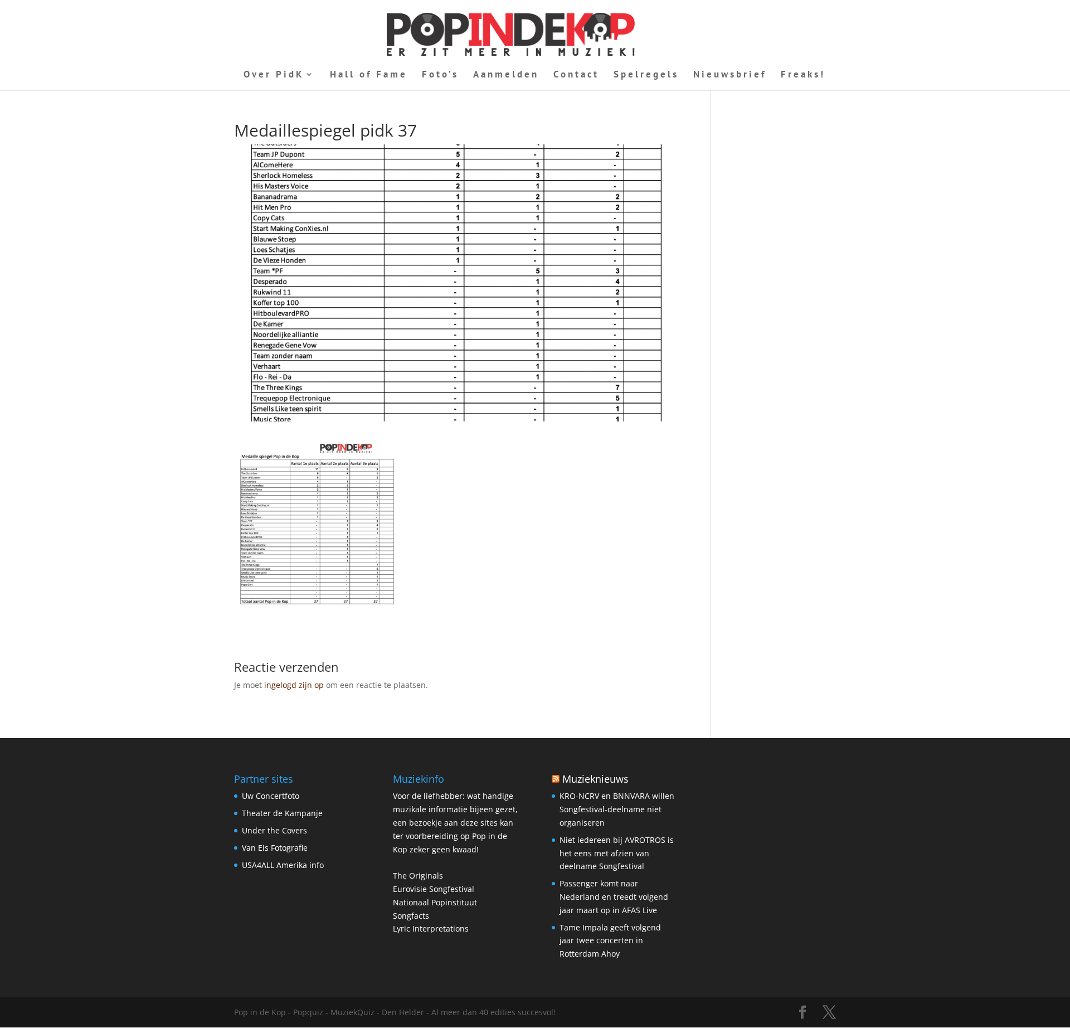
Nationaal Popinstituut (435, 902)
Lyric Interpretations (431, 928)
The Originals (418, 875)
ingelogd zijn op (294, 685)
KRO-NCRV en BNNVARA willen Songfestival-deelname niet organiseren (617, 809)
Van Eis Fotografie (275, 847)
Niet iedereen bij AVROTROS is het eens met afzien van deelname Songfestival (617, 853)
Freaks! (803, 75)
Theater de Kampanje (282, 813)
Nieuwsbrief (729, 75)
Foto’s (440, 75)
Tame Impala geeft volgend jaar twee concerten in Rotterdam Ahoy (610, 940)
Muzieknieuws (595, 778)
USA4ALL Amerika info (283, 865)
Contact (576, 75)
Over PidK (274, 75)
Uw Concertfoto (270, 796)
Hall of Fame (368, 75)
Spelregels (646, 75)
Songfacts (411, 915)
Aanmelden (506, 75)
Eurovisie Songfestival (433, 889)
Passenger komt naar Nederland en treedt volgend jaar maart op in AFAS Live (614, 896)
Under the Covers (274, 830)
